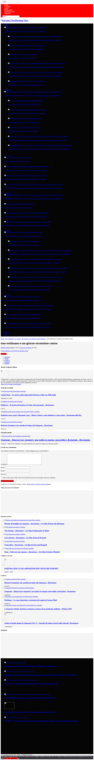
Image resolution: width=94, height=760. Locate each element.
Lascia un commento (25, 347)
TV (5, 154)
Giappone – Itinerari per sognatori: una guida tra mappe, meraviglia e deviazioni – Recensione (27, 309)
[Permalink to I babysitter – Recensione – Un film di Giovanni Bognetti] (14, 541)
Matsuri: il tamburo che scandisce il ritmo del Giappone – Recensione (21, 300)
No (8, 758)
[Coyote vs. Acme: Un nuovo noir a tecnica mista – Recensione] (24, 241)
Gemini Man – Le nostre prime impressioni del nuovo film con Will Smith (28, 395)
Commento (4, 464)
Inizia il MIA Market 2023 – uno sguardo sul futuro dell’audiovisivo (30, 698)
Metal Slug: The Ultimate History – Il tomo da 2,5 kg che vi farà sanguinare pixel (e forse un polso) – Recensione (33, 199)
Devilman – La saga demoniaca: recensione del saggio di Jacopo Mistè (21, 318)
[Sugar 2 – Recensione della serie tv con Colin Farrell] (18, 157)
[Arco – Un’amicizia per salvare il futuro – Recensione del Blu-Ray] (25, 101)
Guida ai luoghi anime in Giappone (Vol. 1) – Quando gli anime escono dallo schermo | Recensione (41, 623)
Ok (6, 758)
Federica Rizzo (5, 347)
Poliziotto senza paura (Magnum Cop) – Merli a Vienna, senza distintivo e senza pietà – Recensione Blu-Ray (32, 95)
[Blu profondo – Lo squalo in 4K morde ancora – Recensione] (24, 127)
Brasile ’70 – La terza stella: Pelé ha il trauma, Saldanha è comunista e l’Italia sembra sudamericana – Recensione (32, 188)
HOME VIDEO (7, 90)
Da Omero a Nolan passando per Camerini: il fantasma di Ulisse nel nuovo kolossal (24, 31)
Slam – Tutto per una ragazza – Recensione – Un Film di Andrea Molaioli (32, 552)
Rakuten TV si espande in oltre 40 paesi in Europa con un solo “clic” (30, 712)
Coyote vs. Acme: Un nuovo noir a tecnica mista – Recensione (23, 245)
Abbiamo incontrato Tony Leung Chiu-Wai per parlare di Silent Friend (25, 85)
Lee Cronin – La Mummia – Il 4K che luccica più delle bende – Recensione (26, 113)
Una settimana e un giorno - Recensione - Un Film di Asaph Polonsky (25, 339)
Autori (6, 8)
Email (3, 471)
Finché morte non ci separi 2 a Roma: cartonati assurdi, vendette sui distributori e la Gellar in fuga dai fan (34, 76)
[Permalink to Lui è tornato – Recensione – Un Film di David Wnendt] (14, 534)
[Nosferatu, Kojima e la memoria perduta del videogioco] (19, 204)
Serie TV (10, 156)
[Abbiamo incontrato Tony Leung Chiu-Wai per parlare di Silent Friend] (26, 81)
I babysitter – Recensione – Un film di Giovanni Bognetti (25, 545)
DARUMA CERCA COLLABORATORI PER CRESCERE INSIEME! (31, 568)
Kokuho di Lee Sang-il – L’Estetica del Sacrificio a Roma (22, 58)
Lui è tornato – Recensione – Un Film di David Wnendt (25, 538)
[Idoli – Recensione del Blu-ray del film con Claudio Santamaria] (24, 118)
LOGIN (5, 335)
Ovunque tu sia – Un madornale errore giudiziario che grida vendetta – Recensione (25, 179)
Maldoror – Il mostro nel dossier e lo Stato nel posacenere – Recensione (22, 236)
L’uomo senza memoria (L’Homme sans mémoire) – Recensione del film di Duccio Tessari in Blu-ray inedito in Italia (37, 140)
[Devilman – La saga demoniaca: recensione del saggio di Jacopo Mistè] (22, 314)
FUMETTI (6, 332)
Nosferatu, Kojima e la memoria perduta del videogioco (18, 208)
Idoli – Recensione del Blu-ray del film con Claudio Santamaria (23, 122)
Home (2, 339)
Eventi (6, 5)
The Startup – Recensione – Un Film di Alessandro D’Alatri (26, 531)
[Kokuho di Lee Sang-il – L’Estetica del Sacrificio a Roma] (23, 54)
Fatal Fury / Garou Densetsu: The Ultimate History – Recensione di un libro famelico (25, 216)
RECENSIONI (7, 231)
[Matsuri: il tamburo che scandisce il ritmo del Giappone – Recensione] (22, 296)
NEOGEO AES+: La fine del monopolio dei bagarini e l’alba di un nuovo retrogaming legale (26, 225)
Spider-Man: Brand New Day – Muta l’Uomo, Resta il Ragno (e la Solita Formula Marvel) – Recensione (33, 263)
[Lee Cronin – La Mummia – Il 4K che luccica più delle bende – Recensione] (27, 110)
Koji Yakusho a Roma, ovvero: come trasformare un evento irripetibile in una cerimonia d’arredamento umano (35, 67)
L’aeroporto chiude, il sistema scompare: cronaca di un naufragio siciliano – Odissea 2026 (26, 327)
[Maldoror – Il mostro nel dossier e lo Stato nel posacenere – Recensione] (23, 232)
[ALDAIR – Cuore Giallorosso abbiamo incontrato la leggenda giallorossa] (26, 45)
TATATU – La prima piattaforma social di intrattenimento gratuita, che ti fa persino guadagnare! (41, 721)
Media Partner (8, 10)
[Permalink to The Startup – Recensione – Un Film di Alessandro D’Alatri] (14, 527)
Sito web (3, 474)
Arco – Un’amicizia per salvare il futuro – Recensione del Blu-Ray (24, 104)
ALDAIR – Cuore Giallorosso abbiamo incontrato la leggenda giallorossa (26, 49)
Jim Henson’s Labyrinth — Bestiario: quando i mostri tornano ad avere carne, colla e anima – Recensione (34, 40)
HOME (6, 24)
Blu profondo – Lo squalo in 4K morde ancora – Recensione (23, 131)
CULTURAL (7, 295)
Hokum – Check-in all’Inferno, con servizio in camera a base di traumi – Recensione (29, 290)
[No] (18, 758)
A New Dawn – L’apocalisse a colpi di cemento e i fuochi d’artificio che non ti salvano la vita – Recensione (34, 281)
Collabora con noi (9, 11)
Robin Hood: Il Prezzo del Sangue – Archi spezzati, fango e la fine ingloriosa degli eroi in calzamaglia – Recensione (36, 272)
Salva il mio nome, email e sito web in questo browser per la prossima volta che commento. (29, 477)
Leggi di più (14, 758)
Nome (3, 467)
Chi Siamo (7, 6)
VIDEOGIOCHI (7, 193)
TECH (5, 334)
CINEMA (6, 26)
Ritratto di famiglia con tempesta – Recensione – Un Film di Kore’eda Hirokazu (34, 524)
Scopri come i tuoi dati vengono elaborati (38, 484)
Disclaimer (7, 13)
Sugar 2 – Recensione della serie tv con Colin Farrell (17, 161)
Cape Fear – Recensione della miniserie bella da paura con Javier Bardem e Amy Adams (26, 170)
